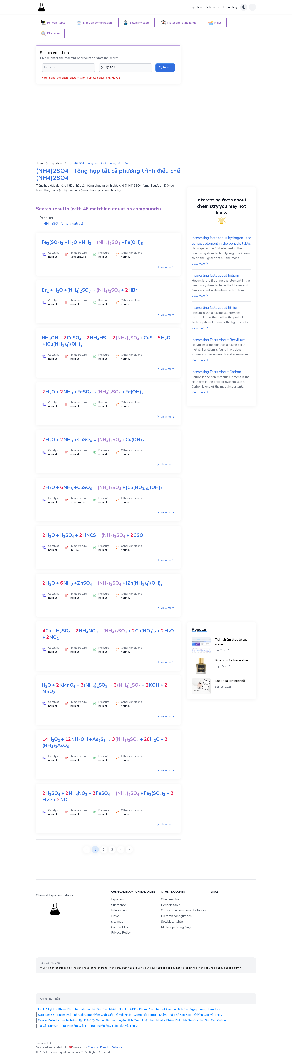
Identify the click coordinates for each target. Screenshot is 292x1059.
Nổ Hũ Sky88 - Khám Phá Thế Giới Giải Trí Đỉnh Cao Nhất (76, 1009)
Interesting (230, 7)
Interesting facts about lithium (215, 307)
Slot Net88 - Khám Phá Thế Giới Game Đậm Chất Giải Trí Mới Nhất (84, 1015)
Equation (196, 7)
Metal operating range (176, 927)
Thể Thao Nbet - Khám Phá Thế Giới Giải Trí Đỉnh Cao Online (183, 1020)
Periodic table (171, 905)
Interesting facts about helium (215, 275)
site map (117, 921)
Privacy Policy (121, 932)
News (115, 916)
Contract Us (119, 927)
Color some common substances (183, 910)
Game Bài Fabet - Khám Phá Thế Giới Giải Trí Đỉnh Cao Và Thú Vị (178, 1015)
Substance (212, 7)
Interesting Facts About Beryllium (218, 339)
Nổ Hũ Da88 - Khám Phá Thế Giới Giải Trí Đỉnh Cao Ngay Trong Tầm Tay (169, 1009)
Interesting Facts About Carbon (216, 371)
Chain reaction (170, 899)
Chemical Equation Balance (105, 1047)
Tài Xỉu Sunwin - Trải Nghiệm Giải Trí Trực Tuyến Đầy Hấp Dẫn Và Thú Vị (88, 1026)
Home (39, 163)
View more (167, 267)
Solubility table (172, 921)
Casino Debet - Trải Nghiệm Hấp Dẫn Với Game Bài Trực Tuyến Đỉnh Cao (88, 1020)
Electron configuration (176, 916)
